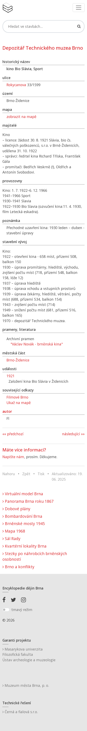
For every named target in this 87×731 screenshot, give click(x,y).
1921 (10, 375)
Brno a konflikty (19, 566)
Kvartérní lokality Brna (25, 546)
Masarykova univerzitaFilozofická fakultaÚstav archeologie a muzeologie (28, 654)
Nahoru (8, 473)
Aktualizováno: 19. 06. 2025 (67, 476)
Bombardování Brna (23, 516)
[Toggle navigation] (79, 7)
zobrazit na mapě (21, 116)
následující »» (73, 433)
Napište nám (13, 456)
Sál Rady (12, 538)
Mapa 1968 (14, 531)
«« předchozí (12, 433)
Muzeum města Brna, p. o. (26, 685)
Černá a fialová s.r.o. (21, 711)
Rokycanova (16, 84)
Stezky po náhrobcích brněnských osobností (34, 556)
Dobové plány (17, 508)
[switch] (6, 610)
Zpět (26, 473)
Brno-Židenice (17, 360)
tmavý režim (21, 609)
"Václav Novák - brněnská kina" (37, 344)
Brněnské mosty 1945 (24, 523)
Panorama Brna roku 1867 (29, 501)
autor (7, 411)
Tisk (41, 473)
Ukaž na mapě (18, 402)
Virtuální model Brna (23, 493)
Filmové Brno (17, 397)
